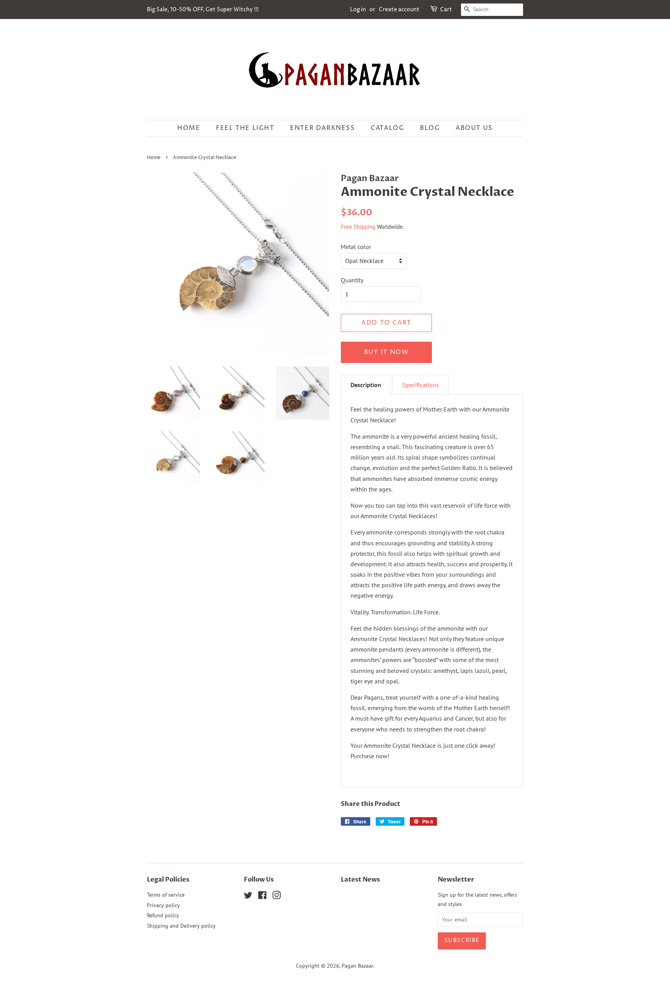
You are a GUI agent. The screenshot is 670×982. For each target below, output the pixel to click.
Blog (430, 128)
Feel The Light (245, 128)
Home (188, 128)
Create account (399, 9)
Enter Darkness (322, 128)
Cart (446, 9)
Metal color (356, 247)
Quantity (352, 280)
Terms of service (166, 894)
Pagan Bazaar (357, 965)
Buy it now (386, 352)
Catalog (387, 128)
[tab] (366, 385)
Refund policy (163, 915)
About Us (474, 128)
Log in (358, 9)
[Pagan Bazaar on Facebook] (262, 896)
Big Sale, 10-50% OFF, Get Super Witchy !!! (203, 9)
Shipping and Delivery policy (181, 925)
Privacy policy (163, 905)
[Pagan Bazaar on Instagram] (276, 896)
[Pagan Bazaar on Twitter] (248, 896)
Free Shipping (358, 226)
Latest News (360, 879)
